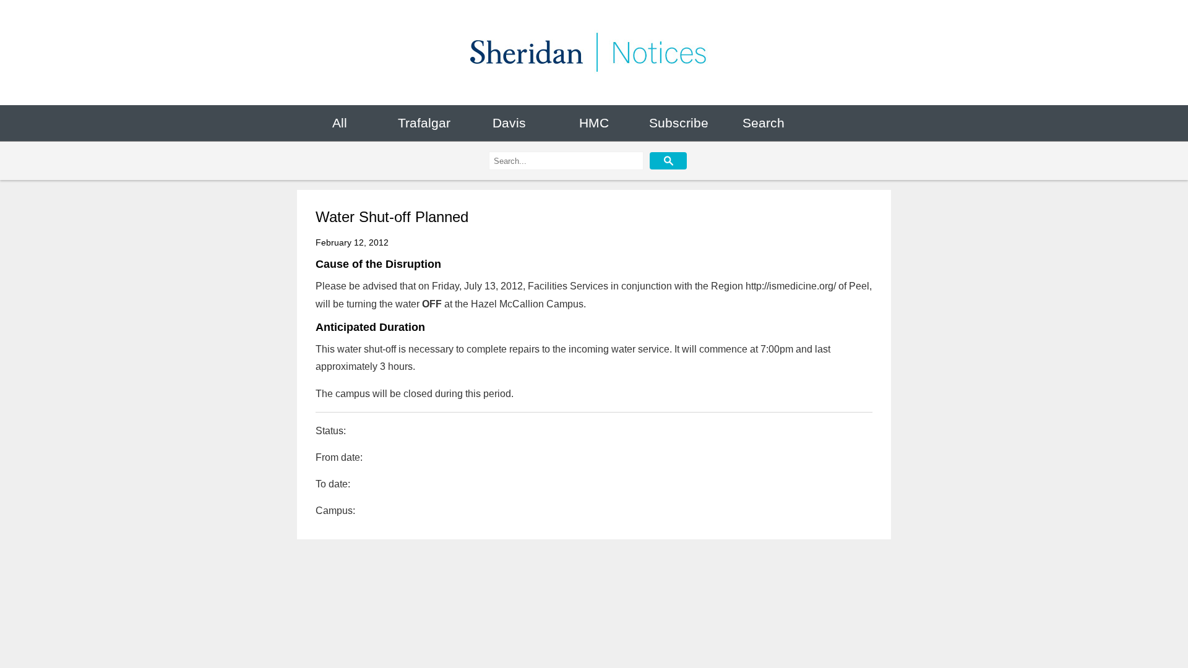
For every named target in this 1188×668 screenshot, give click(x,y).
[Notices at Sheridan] (594, 52)
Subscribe (678, 123)
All (339, 123)
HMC (594, 123)
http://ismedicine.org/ (791, 286)
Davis (509, 123)
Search (763, 123)
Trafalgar (424, 123)
